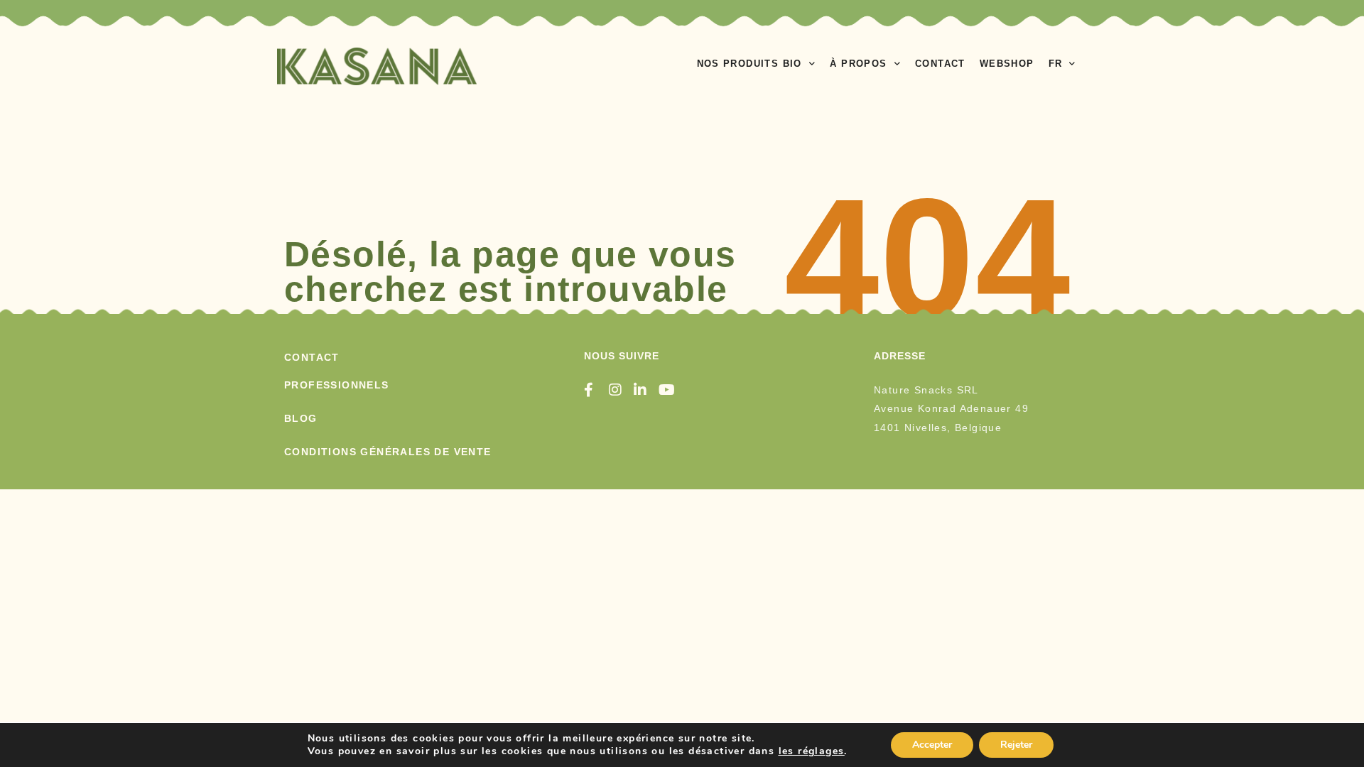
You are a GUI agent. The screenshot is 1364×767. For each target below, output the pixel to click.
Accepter (932, 744)
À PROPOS (858, 63)
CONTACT (940, 63)
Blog (301, 418)
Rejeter (1016, 744)
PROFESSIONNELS (336, 385)
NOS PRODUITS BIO (749, 63)
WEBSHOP (1007, 63)
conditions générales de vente (388, 451)
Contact (312, 357)
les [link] (812, 751)
